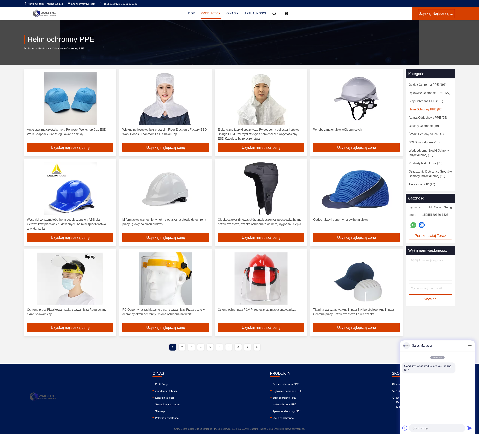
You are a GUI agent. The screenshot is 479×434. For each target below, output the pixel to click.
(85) (425, 109)
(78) (425, 163)
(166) (426, 101)
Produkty (209, 13)
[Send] (470, 428)
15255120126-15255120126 (120, 3)
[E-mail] (421, 225)
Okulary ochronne (283, 417)
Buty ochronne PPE (284, 397)
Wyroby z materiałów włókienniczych (337, 129)
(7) (426, 134)
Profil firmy (161, 384)
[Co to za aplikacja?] (413, 225)
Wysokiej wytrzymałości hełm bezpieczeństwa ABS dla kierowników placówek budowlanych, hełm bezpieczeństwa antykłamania (66, 224)
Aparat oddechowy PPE (286, 411)
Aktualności (255, 13)
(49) (424, 125)
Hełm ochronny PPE (284, 404)
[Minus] (469, 345)
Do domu (29, 48)
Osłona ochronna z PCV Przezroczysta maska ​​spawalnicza (257, 309)
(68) (430, 174)
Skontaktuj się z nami (167, 404)
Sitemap (160, 411)
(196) (427, 84)
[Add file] (405, 428)
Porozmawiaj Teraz (430, 236)
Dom (191, 13)
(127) (429, 93)
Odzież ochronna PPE (286, 384)
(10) (429, 153)
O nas (231, 13)
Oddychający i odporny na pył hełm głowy (340, 219)
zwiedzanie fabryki (166, 390)
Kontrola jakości (164, 397)
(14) (424, 142)
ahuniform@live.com (83, 3)
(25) (428, 117)
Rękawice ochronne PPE (287, 390)
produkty (43, 48)
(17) (422, 184)
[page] (247, 347)
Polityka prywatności (167, 417)
